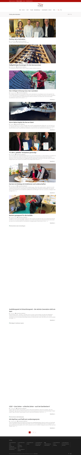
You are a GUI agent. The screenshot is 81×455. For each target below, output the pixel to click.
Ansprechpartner (45, 9)
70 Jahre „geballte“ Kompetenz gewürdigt (22, 152)
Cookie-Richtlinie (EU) (12, 442)
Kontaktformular (11, 446)
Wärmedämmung (37, 10)
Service (24, 10)
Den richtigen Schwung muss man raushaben (23, 91)
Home (20, 9)
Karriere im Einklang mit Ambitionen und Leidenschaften (27, 184)
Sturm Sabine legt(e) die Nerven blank (21, 122)
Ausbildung (55, 445)
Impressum (64, 445)
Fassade (31, 9)
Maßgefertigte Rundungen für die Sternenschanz (25, 65)
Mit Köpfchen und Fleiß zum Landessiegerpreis (24, 419)
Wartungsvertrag (11, 449)
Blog (58, 9)
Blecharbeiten (20, 446)
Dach (28, 10)
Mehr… (55, 10)
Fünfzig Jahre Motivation (17, 39)
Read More (52, 99)
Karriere (50, 10)
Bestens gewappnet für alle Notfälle (21, 215)
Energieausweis (38, 445)
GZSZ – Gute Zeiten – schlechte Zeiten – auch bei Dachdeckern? (29, 406)
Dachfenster (20, 445)
